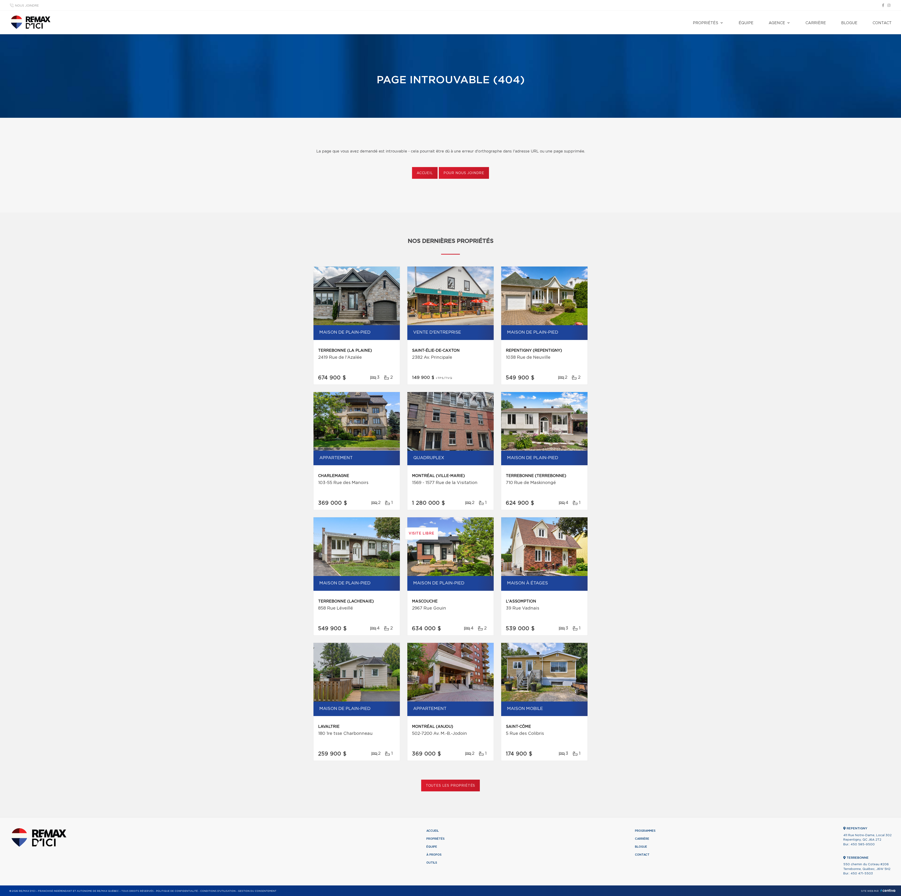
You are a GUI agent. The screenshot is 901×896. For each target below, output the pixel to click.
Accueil (425, 173)
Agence (777, 23)
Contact (882, 23)
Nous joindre (27, 5)
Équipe (746, 23)
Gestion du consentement (257, 891)
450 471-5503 (862, 873)
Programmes (645, 830)
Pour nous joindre (463, 173)
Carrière (816, 23)
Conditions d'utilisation (218, 891)
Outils (431, 862)
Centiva (887, 890)
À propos (434, 854)
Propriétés (705, 23)
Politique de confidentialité (177, 891)
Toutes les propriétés (450, 785)
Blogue (849, 23)
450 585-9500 (863, 844)
